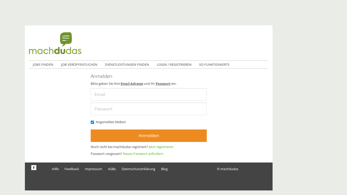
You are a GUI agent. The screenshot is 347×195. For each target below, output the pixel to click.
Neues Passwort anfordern (143, 153)
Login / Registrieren (174, 64)
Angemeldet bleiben (111, 122)
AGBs (112, 169)
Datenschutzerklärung (138, 169)
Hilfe (55, 169)
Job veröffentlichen (79, 64)
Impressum (93, 169)
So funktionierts (214, 64)
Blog (164, 169)
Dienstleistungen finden (127, 64)
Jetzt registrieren (161, 146)
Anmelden (148, 135)
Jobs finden (43, 64)
